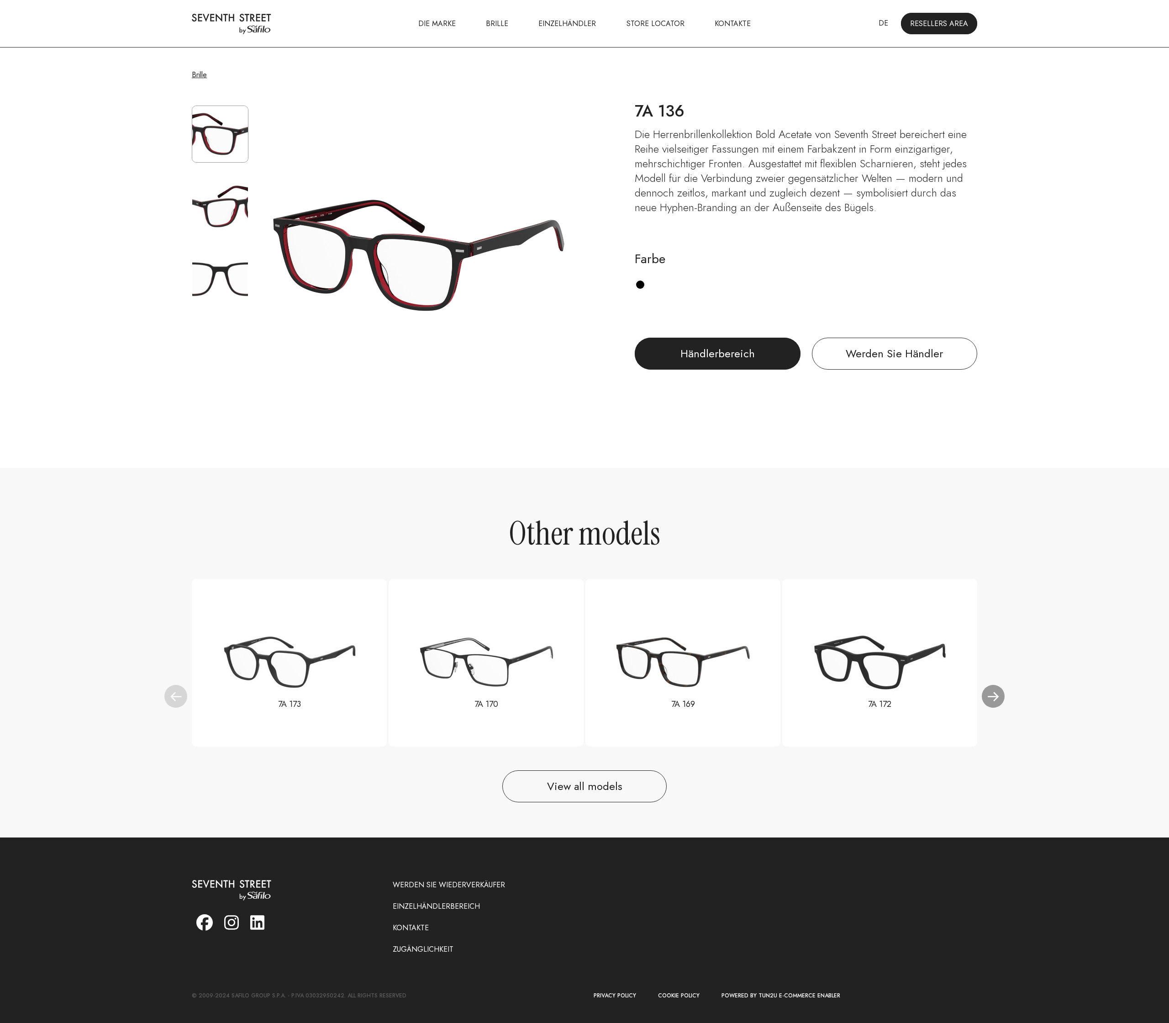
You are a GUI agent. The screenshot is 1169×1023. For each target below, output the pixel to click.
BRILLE (497, 23)
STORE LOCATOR (656, 23)
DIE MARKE (437, 23)
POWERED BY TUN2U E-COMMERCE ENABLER (780, 996)
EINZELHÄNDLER (567, 23)
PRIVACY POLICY (615, 996)
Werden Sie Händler (894, 353)
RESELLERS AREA (939, 23)
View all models (584, 786)
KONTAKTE (733, 23)
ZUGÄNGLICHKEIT (423, 949)
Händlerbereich (717, 353)
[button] (993, 696)
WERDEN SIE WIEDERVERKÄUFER (449, 885)
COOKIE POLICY (679, 996)
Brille (199, 74)
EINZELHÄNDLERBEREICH (436, 906)
